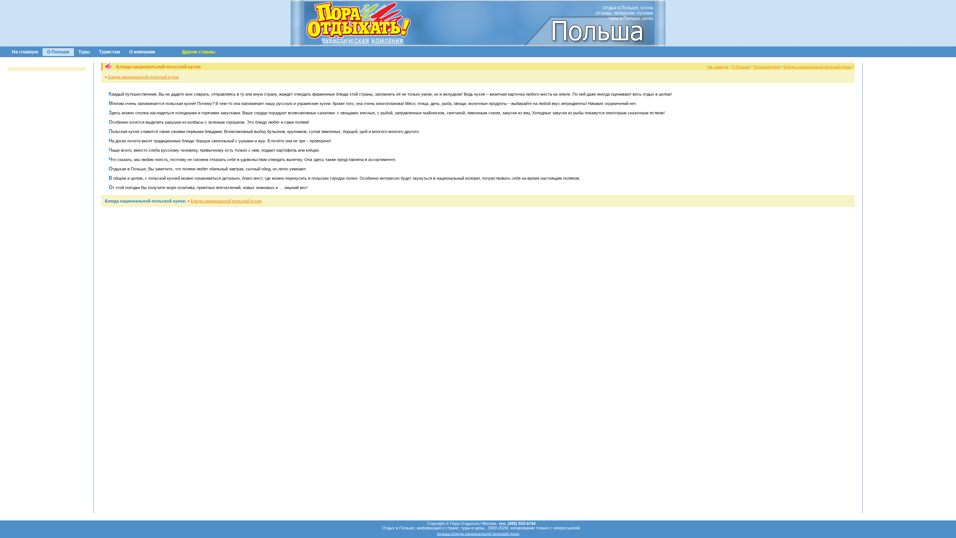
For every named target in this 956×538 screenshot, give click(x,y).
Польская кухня (766, 67)
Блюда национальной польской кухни (817, 67)
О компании (142, 52)
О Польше (58, 52)
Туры (84, 52)
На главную (25, 52)
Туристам (109, 52)
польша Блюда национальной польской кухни (478, 534)
